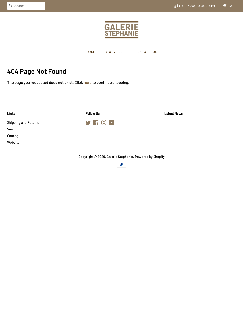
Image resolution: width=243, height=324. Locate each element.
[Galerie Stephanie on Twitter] (88, 123)
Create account (201, 5)
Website (13, 142)
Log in (175, 5)
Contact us (146, 52)
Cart (232, 5)
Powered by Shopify (150, 157)
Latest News (173, 113)
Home (90, 52)
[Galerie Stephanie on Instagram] (103, 123)
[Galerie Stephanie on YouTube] (111, 123)
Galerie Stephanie (120, 157)
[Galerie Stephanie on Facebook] (96, 123)
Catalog (115, 52)
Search (12, 129)
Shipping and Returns (23, 122)
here (88, 82)
